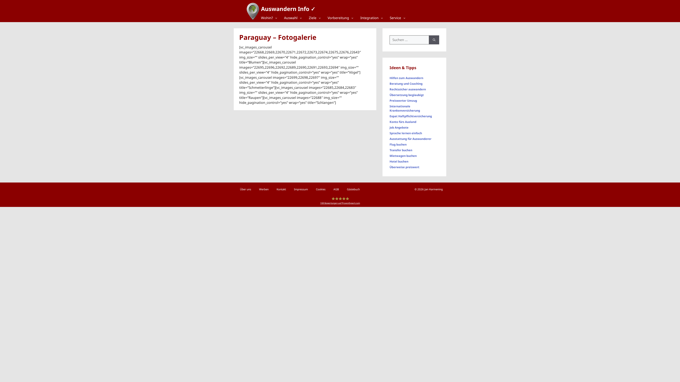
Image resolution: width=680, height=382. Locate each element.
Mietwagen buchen (403, 156)
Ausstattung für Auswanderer (410, 139)
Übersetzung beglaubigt (407, 95)
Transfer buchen (401, 150)
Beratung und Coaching (406, 84)
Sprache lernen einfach (406, 133)
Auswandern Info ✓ (288, 9)
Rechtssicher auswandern (408, 89)
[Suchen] (434, 39)
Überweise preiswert (404, 167)
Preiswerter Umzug (403, 101)
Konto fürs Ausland (403, 122)
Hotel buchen (399, 161)
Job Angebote (399, 127)
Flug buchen (398, 144)
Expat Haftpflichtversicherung (411, 116)
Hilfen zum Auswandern (406, 78)
